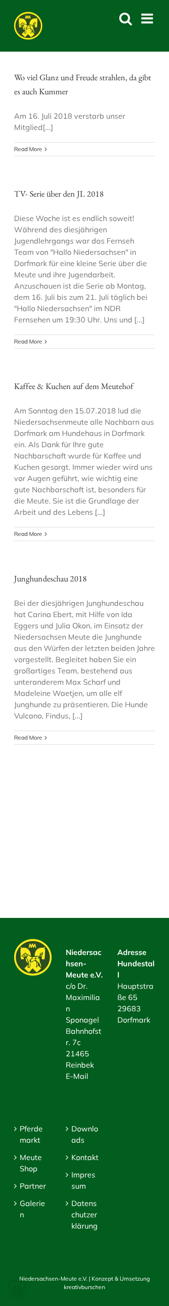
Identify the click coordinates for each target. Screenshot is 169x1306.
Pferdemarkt (31, 1134)
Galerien (32, 1209)
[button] (17, 1289)
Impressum (83, 1180)
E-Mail (77, 1076)
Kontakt (85, 1157)
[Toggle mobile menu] (148, 18)
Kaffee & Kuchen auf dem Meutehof (73, 386)
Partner (33, 1186)
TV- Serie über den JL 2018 (59, 193)
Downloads (84, 1134)
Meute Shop (31, 1163)
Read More (28, 149)
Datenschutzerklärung (84, 1214)
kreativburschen (84, 1287)
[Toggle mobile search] (125, 18)
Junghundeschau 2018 (50, 578)
